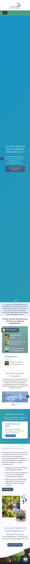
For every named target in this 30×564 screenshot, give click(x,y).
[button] (14, 301)
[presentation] (1, 158)
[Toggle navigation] (5, 12)
